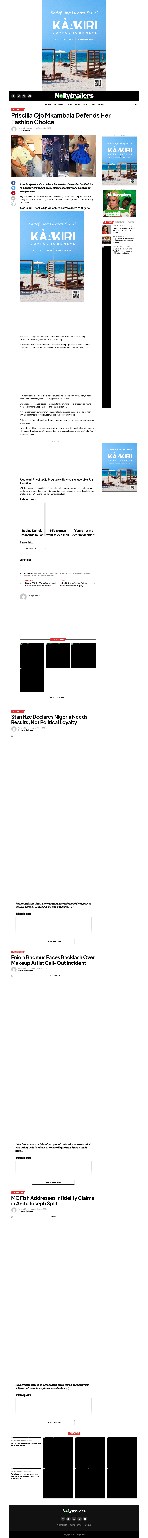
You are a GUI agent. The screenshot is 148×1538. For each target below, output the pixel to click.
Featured (50, 573)
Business (100, 104)
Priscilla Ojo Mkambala (82, 573)
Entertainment (59, 104)
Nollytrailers (25, 130)
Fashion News (40, 573)
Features (48, 104)
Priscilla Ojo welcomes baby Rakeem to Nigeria (61, 208)
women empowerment (47, 575)
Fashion (78, 104)
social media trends (29, 575)
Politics (69, 104)
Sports (85, 104)
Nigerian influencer (63, 573)
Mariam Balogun (26, 730)
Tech (93, 104)
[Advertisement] (58, 319)
